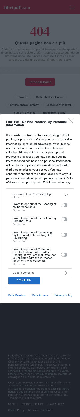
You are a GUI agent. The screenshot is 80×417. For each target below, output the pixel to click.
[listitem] (40, 195)
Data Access (40, 295)
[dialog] (40, 208)
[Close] (72, 122)
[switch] (64, 205)
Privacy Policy (63, 295)
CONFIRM (24, 280)
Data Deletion (17, 295)
